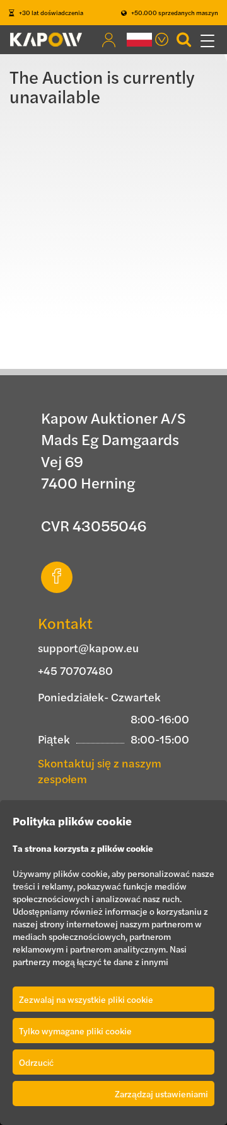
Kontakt (65, 622)
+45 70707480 (75, 670)
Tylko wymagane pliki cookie (75, 1030)
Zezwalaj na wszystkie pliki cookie (86, 999)
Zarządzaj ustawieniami (161, 1093)
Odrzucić (36, 1062)
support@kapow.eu (88, 647)
